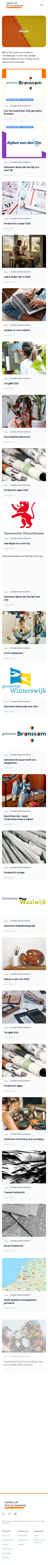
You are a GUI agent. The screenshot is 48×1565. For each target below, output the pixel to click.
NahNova (7, 1523)
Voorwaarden (7, 1540)
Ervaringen (6, 1553)
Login (36, 1536)
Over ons (5, 1536)
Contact (5, 1558)
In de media (7, 1549)
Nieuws (21, 1544)
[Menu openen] (41, 5)
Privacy (5, 1544)
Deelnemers (23, 1540)
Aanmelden (22, 1536)
